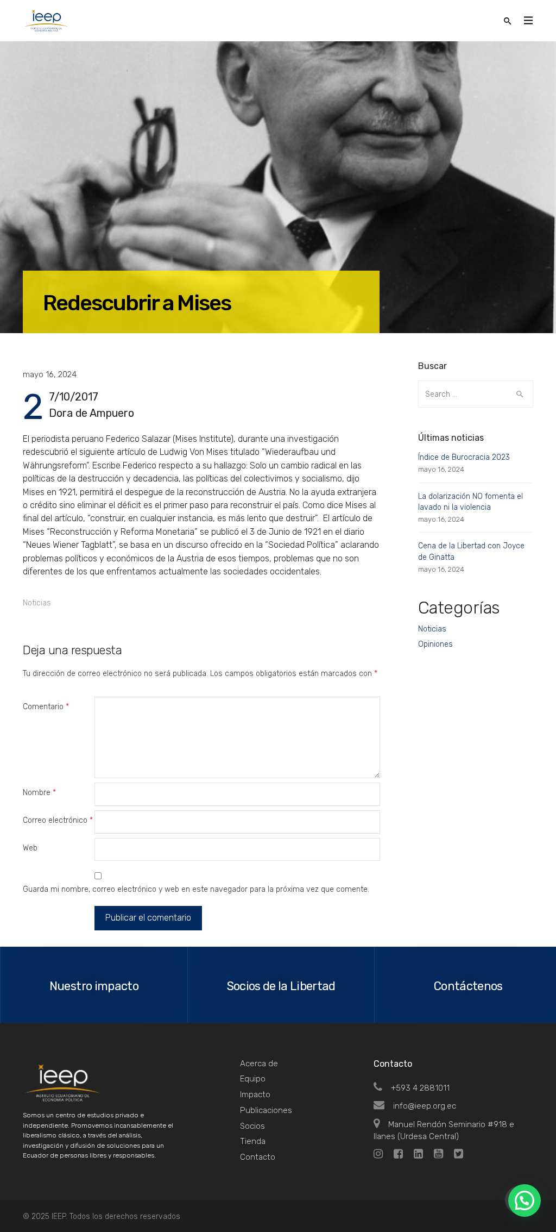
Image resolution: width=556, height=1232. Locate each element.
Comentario (46, 706)
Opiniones (435, 644)
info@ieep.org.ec (424, 1106)
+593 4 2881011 (420, 1088)
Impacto (255, 1094)
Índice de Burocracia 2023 (464, 457)
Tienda (253, 1141)
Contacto (257, 1157)
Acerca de (259, 1063)
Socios (252, 1126)
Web (30, 848)
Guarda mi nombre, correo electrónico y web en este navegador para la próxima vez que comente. (196, 889)
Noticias (37, 603)
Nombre (39, 792)
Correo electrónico (58, 820)
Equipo (253, 1079)
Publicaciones (266, 1110)
